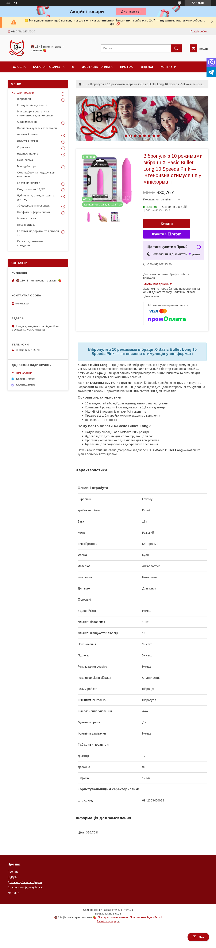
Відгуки (147, 66)
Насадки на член (28, 153)
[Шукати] (176, 48)
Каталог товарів (46, 66)
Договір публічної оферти (25, 882)
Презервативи (26, 224)
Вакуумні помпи (27, 140)
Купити (167, 223)
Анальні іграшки (27, 134)
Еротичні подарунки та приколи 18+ (38, 232)
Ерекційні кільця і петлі (32, 105)
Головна (18, 66)
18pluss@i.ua (24, 373)
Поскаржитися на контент (113, 917)
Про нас (126, 66)
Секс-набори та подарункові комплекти (36, 174)
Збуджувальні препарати (33, 205)
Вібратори (24, 98)
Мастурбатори (26, 166)
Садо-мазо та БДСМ (31, 189)
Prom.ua (128, 909)
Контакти (168, 66)
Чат (201, 937)
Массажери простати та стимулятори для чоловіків (35, 113)
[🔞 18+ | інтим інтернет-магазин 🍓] (17, 56)
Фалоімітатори (27, 121)
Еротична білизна (28, 182)
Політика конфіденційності (25, 887)
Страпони (23, 147)
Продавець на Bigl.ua (108, 913)
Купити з (159, 234)
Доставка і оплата (97, 66)
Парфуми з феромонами (33, 212)
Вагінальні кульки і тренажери (37, 128)
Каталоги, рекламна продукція (30, 243)
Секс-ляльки (25, 159)
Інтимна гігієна (26, 218)
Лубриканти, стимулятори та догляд (35, 197)
